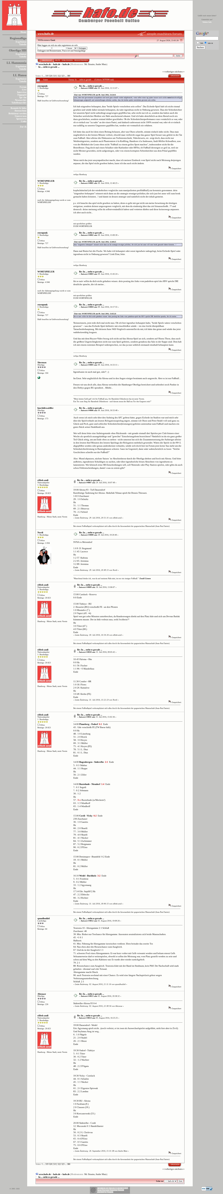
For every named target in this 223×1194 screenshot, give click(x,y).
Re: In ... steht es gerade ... (91, 86)
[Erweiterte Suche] (136, 56)
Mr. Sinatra (89, 64)
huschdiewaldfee (45, 408)
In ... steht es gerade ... (48, 67)
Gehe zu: (160, 1181)
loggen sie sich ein (49, 45)
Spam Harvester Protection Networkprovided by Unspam (110, 1191)
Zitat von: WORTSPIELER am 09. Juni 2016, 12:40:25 (95, 242)
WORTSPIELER (45, 181)
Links (23, 121)
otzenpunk (42, 86)
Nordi (40, 532)
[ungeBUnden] (38, 378)
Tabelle (22, 44)
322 (59, 76)
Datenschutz (20, 110)
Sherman (41, 362)
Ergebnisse (21, 41)
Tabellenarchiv (18, 102)
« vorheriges (168, 71)
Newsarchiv (20, 100)
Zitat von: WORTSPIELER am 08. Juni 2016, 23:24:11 (95, 95)
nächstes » (179, 71)
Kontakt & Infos (18, 108)
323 (62, 76)
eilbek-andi (42, 480)
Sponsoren (21, 118)
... (44, 76)
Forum (23, 87)
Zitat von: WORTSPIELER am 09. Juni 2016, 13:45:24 (95, 314)
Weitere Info (207, 22)
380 (68, 76)
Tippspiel (21, 94)
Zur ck (23, 126)
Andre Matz (101, 64)
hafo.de (56, 64)
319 (46, 76)
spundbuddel (43, 918)
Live (24, 89)
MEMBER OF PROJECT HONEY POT (112, 1188)
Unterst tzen (20, 116)
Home (23, 32)
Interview (21, 92)
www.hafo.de (45, 64)
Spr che (22, 97)
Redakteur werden (17, 113)
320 (50, 76)
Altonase (41, 994)
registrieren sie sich (70, 45)
